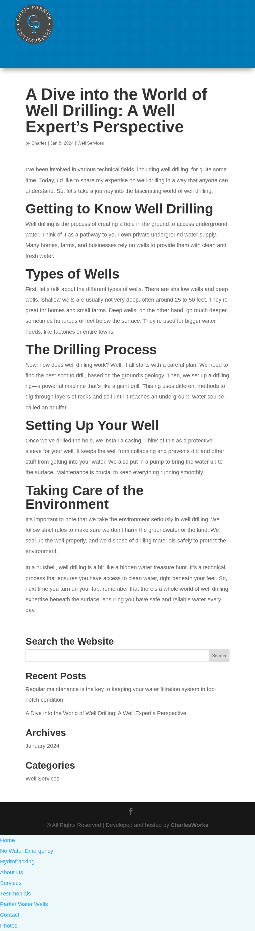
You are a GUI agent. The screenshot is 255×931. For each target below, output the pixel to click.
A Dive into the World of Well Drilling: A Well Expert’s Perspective (106, 713)
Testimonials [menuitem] (15, 893)
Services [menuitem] (10, 883)
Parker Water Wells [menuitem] (24, 904)
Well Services (90, 143)
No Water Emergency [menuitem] (26, 851)
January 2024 (42, 746)
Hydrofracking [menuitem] (17, 861)
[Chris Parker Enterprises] (34, 44)
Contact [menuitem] (9, 915)
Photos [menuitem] (8, 926)
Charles (39, 143)
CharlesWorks (189, 825)
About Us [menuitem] (11, 872)
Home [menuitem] (7, 840)
